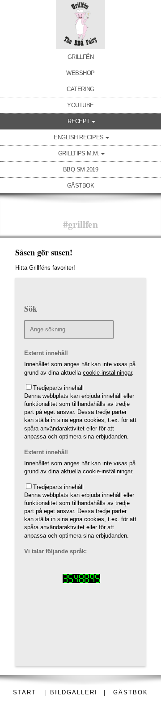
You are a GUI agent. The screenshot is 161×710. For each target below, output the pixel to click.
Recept (79, 121)
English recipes (78, 137)
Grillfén (81, 57)
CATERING (80, 89)
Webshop (80, 73)
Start (24, 692)
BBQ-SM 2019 (80, 169)
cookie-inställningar (107, 372)
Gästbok (80, 185)
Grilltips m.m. (79, 153)
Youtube (80, 105)
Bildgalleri (73, 692)
